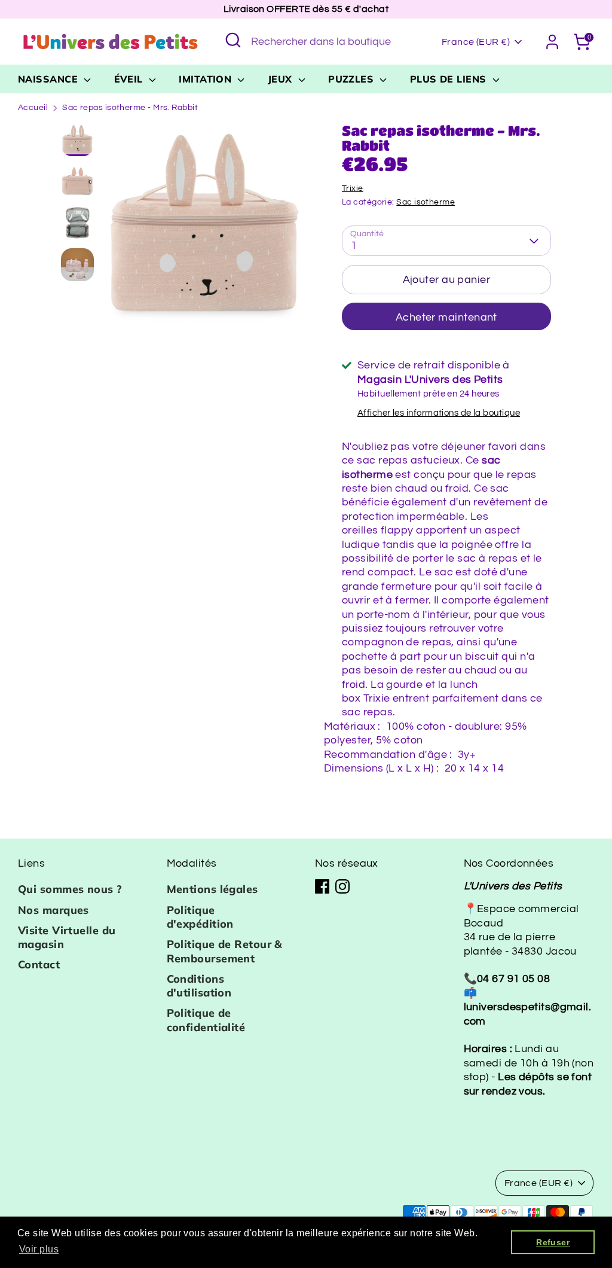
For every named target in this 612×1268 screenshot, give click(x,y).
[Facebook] (322, 886)
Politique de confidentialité (206, 1020)
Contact (39, 964)
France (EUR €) (476, 42)
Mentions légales (212, 889)
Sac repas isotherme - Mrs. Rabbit (130, 107)
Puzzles (352, 79)
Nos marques (53, 910)
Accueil (33, 107)
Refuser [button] (553, 1242)
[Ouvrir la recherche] (233, 40)
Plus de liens (449, 79)
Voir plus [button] (39, 1249)
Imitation (207, 79)
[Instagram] (342, 886)
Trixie (352, 188)
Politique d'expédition (200, 917)
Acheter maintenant (446, 317)
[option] (205, 229)
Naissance (49, 79)
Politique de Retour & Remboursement (225, 951)
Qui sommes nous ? (70, 889)
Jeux (281, 79)
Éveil (130, 79)
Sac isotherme (425, 202)
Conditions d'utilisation (199, 985)
